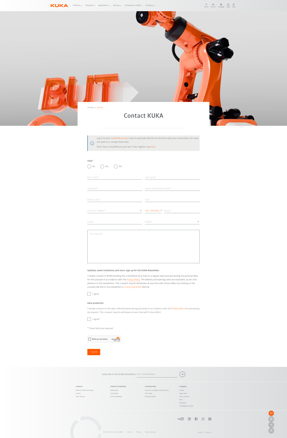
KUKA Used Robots (116, 396)
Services (116, 5)
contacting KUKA (132, 287)
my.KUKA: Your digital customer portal (157, 390)
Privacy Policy (133, 279)
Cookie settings (150, 432)
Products (76, 5)
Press (181, 400)
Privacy (138, 432)
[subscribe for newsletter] (182, 374)
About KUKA (183, 393)
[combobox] (114, 210)
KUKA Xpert (148, 393)
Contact (90, 108)
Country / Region (92, 215)
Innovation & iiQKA (132, 5)
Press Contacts (80, 396)
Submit (93, 352)
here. (153, 147)
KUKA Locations (184, 396)
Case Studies (114, 393)
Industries (89, 5)
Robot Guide (114, 390)
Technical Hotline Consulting (84, 390)
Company (149, 5)
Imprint (129, 432)
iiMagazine (182, 403)
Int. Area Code (148, 215)
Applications (103, 5)
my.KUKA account (120, 138)
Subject (147, 226)
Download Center (150, 396)
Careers (181, 390)
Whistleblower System (186, 406)
